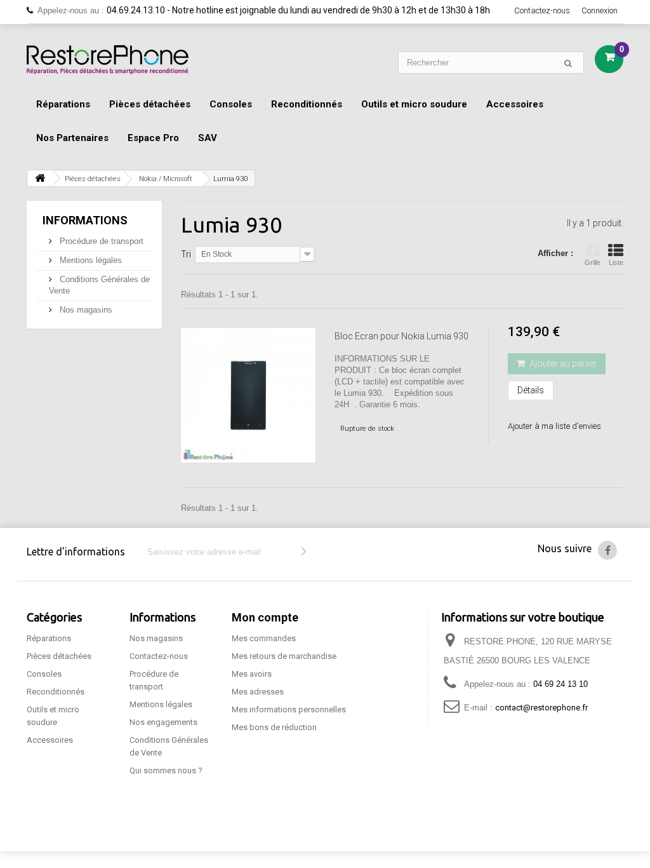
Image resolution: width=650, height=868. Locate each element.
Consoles (230, 104)
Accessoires (514, 104)
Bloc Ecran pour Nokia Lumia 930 (401, 336)
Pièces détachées (149, 104)
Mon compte (265, 617)
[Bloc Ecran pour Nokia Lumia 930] (248, 395)
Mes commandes (264, 638)
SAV (207, 138)
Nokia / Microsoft (165, 179)
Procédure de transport (100, 241)
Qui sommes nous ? (165, 770)
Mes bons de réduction (274, 727)
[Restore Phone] (108, 59)
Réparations (63, 104)
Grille (592, 262)
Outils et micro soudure (414, 104)
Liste (616, 262)
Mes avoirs (252, 674)
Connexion (599, 10)
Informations (85, 220)
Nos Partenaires (72, 138)
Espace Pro (153, 138)
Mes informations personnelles (289, 709)
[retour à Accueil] (40, 178)
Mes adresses (258, 691)
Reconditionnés (306, 104)
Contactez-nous (542, 10)
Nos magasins (84, 310)
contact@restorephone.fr (541, 707)
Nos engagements (163, 722)
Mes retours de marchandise (284, 656)
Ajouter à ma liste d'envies (554, 426)
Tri (186, 254)
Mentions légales (89, 260)
